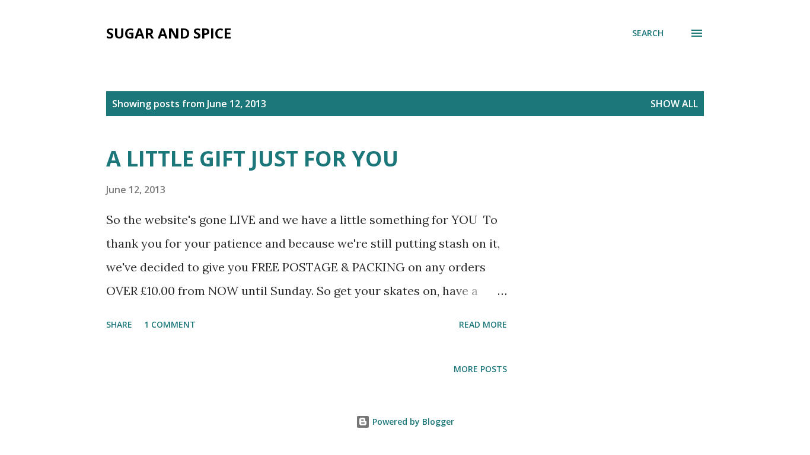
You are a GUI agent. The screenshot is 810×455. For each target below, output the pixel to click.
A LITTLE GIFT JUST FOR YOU (252, 158)
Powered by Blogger (412, 421)
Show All (674, 103)
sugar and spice (168, 33)
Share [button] (119, 324)
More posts (480, 368)
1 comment (170, 324)
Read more (483, 324)
